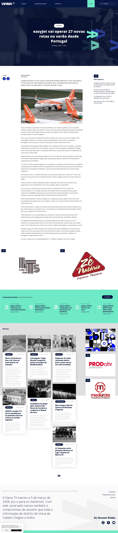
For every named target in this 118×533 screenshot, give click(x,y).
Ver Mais (107, 297)
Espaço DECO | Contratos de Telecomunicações (17, 308)
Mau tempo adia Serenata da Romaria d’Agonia (64, 407)
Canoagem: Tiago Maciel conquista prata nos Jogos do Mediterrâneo (38, 361)
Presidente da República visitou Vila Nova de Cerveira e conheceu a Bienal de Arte (39, 408)
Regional (8, 354)
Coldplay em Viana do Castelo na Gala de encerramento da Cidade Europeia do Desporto (104, 84)
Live (91, 3)
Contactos (58, 3)
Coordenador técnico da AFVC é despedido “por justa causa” (103, 97)
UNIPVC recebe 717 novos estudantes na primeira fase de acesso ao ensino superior (13, 415)
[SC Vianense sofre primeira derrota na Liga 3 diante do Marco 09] (64, 442)
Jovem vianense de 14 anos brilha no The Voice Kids (104, 102)
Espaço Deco (14, 312)
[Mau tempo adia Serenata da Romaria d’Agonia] (64, 399)
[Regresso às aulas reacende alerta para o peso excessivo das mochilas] (64, 352)
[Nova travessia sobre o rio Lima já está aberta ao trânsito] (14, 352)
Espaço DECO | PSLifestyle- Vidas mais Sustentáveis (108, 309)
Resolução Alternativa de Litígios (69, 491)
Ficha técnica (34, 491)
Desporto (34, 354)
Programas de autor (40, 3)
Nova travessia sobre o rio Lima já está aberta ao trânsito (13, 361)
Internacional (60, 401)
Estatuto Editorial (43, 491)
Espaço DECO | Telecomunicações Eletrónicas (42, 308)
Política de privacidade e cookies (21, 491)
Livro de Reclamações (54, 491)
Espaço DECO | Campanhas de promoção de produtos (66, 309)
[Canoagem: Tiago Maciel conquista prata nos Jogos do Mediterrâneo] (39, 352)
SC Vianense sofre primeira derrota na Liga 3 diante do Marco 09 (64, 451)
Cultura (34, 400)
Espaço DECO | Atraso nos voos (87, 308)
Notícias (24, 3)
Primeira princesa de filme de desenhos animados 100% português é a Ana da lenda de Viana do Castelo (104, 91)
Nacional (59, 25)
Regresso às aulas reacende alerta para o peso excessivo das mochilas (63, 361)
